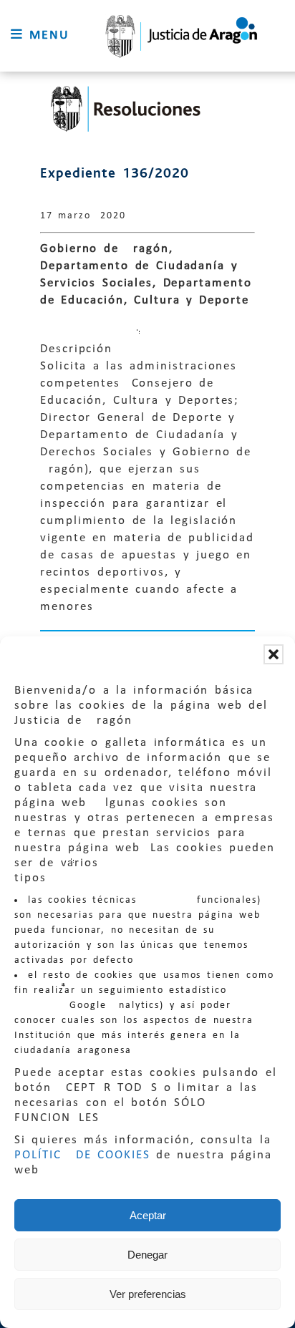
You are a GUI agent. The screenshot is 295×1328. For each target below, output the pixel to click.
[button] (273, 654)
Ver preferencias (148, 1294)
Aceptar (148, 1215)
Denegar (147, 1255)
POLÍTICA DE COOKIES (82, 1155)
